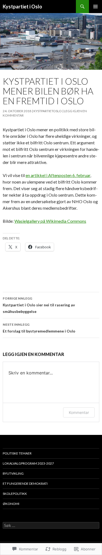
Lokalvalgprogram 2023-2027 (28, 463)
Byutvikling (13, 473)
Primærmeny (95, 6)
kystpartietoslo (47, 111)
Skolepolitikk (15, 494)
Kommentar (79, 412)
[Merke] (51, 525)
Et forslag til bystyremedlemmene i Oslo (39, 327)
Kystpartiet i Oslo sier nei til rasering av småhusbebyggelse (39, 305)
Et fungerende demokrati (25, 483)
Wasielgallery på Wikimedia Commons (50, 221)
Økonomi (11, 504)
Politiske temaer (17, 453)
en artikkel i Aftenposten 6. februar (58, 175)
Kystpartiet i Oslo (22, 7)
